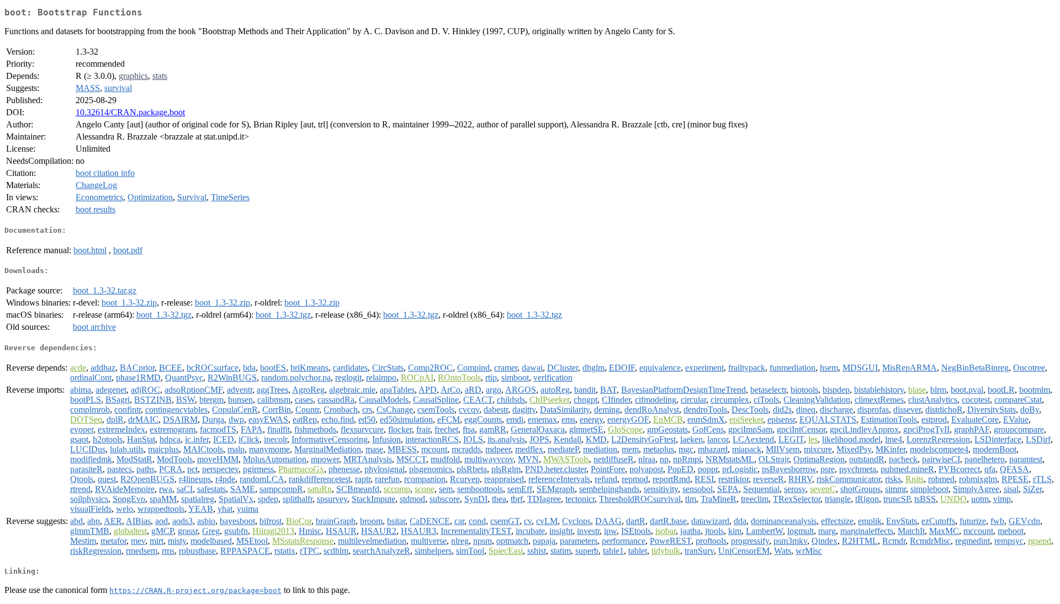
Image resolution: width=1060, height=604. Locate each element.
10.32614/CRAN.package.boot (130, 112)
